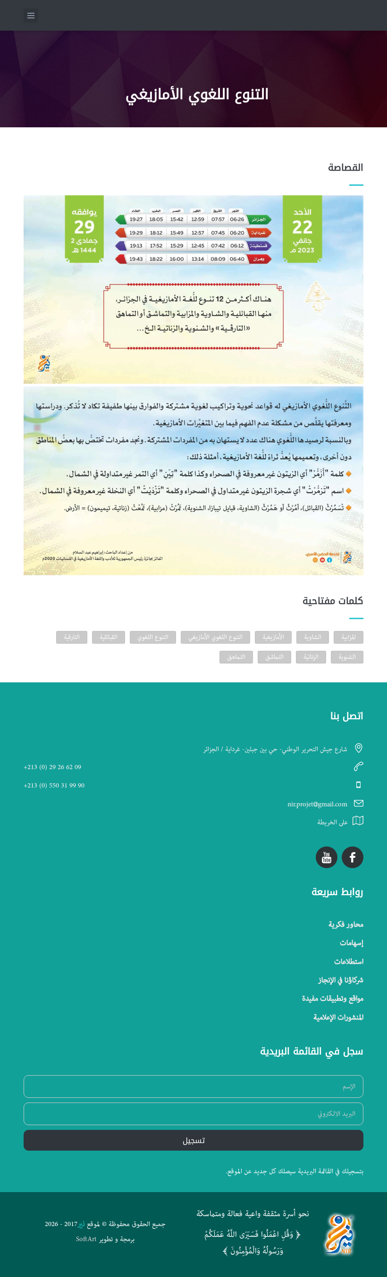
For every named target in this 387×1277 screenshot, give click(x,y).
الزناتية (311, 657)
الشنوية (347, 657)
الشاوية (312, 637)
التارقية (72, 637)
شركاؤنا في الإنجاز (340, 980)
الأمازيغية (273, 637)
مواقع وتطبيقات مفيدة (332, 998)
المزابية (348, 637)
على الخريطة (332, 822)
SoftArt (86, 1239)
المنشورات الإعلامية (338, 1017)
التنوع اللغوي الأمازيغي (215, 637)
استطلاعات (348, 962)
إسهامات (351, 943)
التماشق (274, 657)
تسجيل (194, 1140)
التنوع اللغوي (152, 637)
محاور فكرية (345, 924)
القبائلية (109, 637)
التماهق (236, 657)
